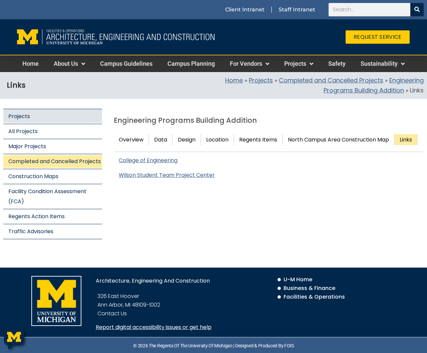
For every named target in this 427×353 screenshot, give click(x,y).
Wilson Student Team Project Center (167, 175)
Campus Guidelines (126, 63)
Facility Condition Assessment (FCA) (47, 196)
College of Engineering (148, 160)
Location (217, 139)
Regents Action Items (36, 216)
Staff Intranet (297, 9)
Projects (295, 63)
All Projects (23, 131)
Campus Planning (191, 63)
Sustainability (379, 63)
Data (160, 139)
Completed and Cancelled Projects (331, 80)
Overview (131, 139)
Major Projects (27, 146)
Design (186, 139)
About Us (66, 63)
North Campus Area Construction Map (338, 139)
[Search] (417, 9)
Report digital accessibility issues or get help (153, 327)
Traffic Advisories (30, 231)
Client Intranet (245, 9)
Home (30, 63)
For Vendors (246, 63)
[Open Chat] (14, 339)
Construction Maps (33, 176)
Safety (337, 63)
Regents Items (258, 139)
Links (406, 139)
